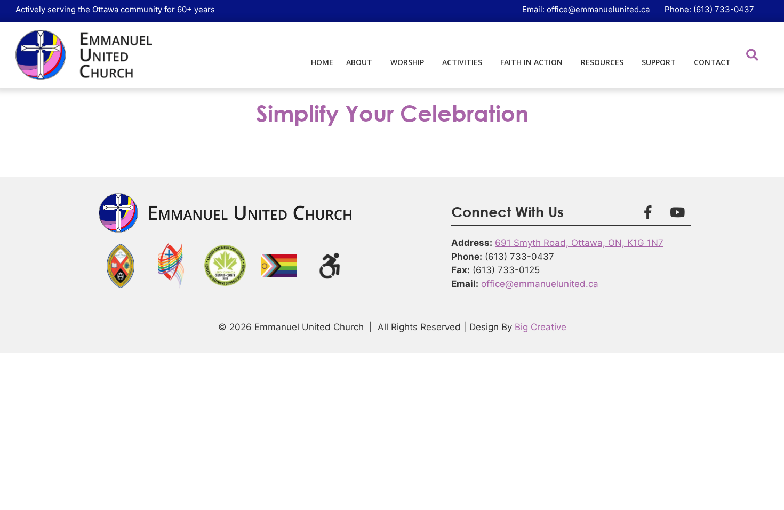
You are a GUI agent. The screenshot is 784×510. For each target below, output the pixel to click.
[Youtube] (677, 211)
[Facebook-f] (648, 211)
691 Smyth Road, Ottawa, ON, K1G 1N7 (579, 242)
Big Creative (540, 327)
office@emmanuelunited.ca (598, 9)
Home (322, 62)
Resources (602, 62)
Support (659, 62)
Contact (712, 62)
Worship (407, 62)
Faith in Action (531, 62)
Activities (462, 62)
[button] (752, 55)
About (359, 62)
